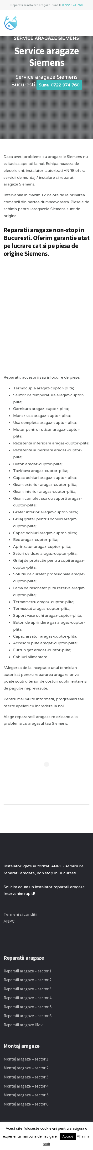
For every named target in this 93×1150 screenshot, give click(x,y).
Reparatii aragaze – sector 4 (28, 997)
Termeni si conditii (20, 914)
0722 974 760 (72, 5)
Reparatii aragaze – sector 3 (28, 989)
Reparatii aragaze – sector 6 (28, 1015)
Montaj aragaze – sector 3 (26, 1077)
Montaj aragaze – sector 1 (26, 1059)
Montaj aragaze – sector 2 (26, 1068)
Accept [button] (67, 1136)
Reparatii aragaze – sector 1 (28, 971)
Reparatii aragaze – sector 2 (28, 979)
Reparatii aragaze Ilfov (23, 1024)
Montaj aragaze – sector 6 (26, 1104)
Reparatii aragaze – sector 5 (28, 1007)
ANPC (9, 921)
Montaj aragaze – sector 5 (26, 1095)
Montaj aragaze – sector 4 (26, 1086)
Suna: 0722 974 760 (59, 85)
